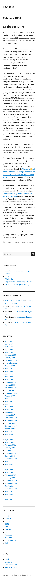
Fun (6, 527)
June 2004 (9, 494)
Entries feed (9, 562)
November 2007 (11, 388)
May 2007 (8, 404)
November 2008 (11, 363)
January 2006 (10, 448)
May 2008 (9, 374)
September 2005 (11, 459)
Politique (8, 535)
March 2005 (9, 472)
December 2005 (11, 451)
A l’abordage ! (10, 279)
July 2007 (8, 399)
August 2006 (10, 429)
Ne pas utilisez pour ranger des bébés (19, 282)
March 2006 (9, 442)
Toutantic (9, 6)
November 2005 (11, 453)
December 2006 (11, 418)
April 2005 (9, 470)
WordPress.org (11, 567)
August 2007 (10, 396)
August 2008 (10, 366)
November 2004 (11, 483)
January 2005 (10, 478)
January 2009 (10, 358)
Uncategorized (10, 540)
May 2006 (9, 437)
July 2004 (8, 491)
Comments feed (11, 565)
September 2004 (11, 489)
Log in (7, 559)
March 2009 (9, 352)
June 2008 (9, 371)
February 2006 (10, 445)
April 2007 (9, 407)
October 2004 (10, 486)
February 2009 (10, 355)
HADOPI (8, 529)
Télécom (8, 538)
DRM (17, 242)
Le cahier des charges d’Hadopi (17, 285)
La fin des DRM (13, 26)
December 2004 (11, 481)
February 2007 (10, 412)
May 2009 (9, 347)
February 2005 (10, 475)
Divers (7, 521)
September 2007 (11, 393)
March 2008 (9, 380)
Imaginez (8, 276)
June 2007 (9, 401)
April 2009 (9, 349)
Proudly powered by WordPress (21, 575)
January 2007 (10, 415)
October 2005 (10, 456)
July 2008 (8, 369)
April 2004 (9, 500)
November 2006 (11, 420)
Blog (6, 516)
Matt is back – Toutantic (14, 301)
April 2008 (9, 377)
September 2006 (11, 426)
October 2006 (10, 423)
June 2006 (9, 434)
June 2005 (9, 464)
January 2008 (10, 385)
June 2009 (9, 344)
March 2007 (9, 410)
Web (6, 543)
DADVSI (8, 519)
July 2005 (8, 461)
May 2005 (8, 467)
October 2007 (10, 390)
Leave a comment (27, 242)
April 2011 (8, 341)
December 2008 (11, 360)
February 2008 (10, 382)
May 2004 (9, 497)
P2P (6, 532)
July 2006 (8, 431)
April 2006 (9, 440)
